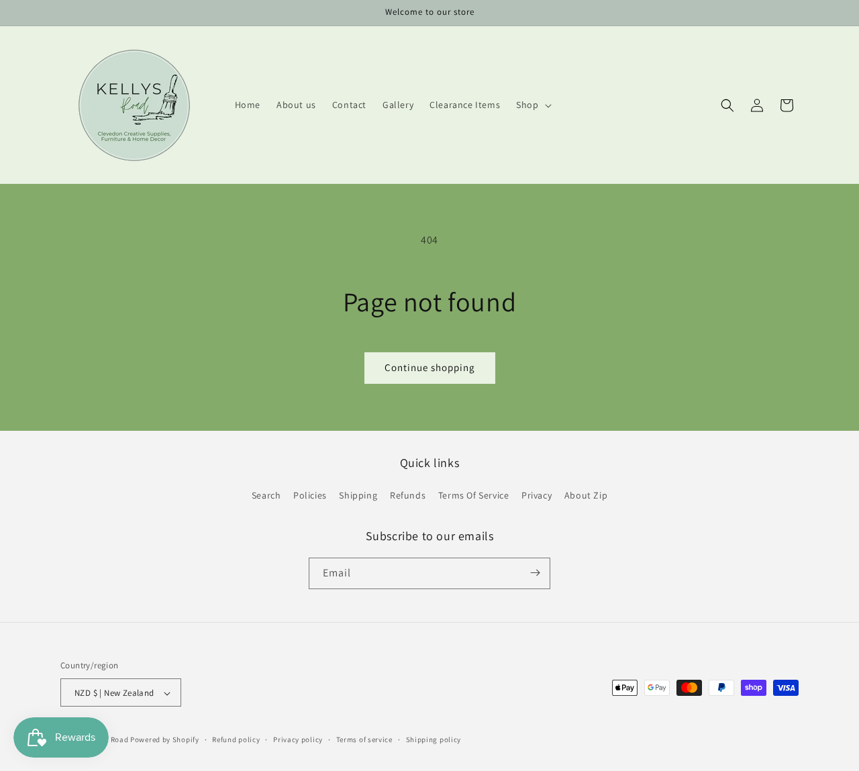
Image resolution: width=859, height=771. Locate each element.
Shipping (358, 496)
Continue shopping (430, 367)
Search (266, 496)
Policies (310, 496)
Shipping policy (434, 739)
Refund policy (236, 739)
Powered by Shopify (164, 740)
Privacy (536, 496)
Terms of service (364, 739)
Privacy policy (298, 739)
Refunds (407, 496)
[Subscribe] (535, 572)
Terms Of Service (473, 496)
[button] (532, 105)
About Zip (585, 496)
